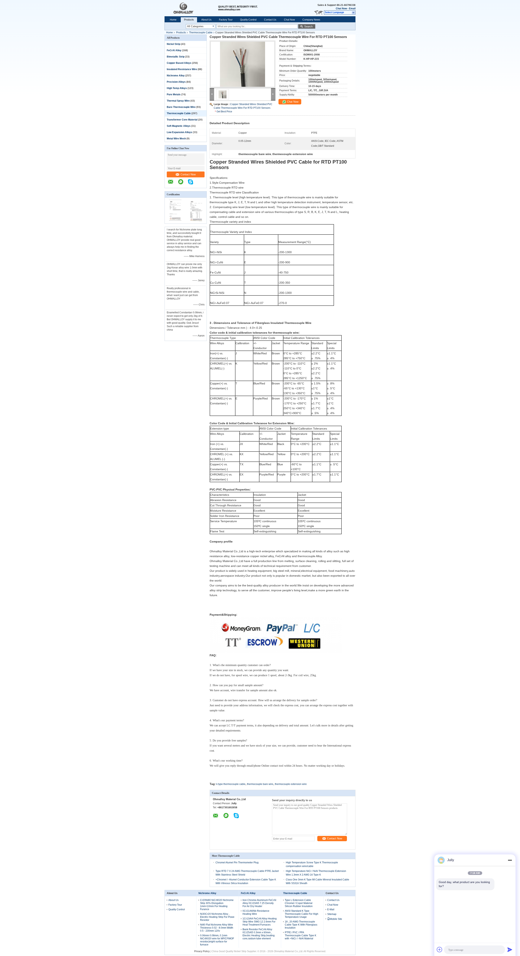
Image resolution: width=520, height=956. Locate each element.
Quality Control (248, 19)
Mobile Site (336, 919)
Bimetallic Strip (175, 56)
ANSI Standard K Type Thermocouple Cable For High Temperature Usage (301, 913)
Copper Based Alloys (179, 63)
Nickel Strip (173, 44)
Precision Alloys (176, 81)
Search (308, 26)
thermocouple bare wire (260, 784)
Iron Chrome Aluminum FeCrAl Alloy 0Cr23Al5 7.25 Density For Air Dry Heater (259, 903)
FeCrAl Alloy (174, 50)
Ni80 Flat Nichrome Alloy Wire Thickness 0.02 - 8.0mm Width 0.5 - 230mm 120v (216, 927)
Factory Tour (226, 19)
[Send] (510, 949)
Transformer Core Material (182, 119)
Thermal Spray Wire (178, 100)
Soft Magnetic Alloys (179, 126)
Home (173, 19)
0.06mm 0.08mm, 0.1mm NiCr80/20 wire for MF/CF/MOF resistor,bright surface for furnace (217, 940)
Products (189, 19)
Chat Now (341, 8)
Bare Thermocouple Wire (181, 107)
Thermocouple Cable (200, 32)
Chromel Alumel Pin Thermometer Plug (237, 862)
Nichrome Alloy (176, 75)
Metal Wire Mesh (176, 138)
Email (352, 8)
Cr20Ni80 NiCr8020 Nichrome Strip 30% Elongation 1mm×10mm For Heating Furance (217, 905)
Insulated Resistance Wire (182, 69)
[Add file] (439, 949)
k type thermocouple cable (230, 784)
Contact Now (188, 174)
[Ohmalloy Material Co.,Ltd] (191, 8)
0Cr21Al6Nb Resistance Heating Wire (256, 912)
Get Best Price (224, 111)
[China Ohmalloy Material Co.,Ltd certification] (175, 220)
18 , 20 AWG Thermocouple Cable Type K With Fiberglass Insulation (301, 924)
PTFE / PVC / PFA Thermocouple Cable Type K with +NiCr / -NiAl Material (300, 935)
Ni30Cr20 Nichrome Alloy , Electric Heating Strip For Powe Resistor (217, 917)
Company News (311, 19)
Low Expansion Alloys (179, 132)
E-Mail (330, 909)
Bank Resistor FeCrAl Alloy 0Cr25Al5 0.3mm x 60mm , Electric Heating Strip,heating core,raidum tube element (259, 934)
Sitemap (331, 914)
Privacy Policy (202, 951)
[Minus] (509, 860)
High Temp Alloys (177, 88)
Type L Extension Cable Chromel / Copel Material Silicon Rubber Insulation (299, 903)
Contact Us (270, 19)
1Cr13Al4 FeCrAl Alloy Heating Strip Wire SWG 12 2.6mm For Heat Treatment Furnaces (260, 921)
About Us (206, 19)
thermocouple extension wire (291, 784)
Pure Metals (174, 94)
